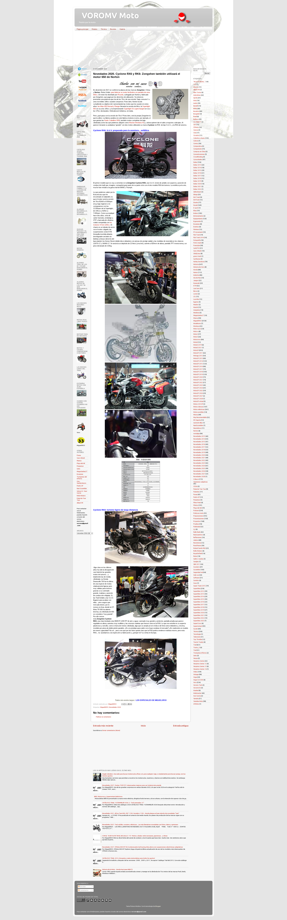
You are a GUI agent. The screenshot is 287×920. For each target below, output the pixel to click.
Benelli (195, 106)
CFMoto (196, 127)
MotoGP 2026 (198, 393)
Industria (196, 275)
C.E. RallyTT (197, 122)
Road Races (197, 545)
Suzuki (195, 629)
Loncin (195, 294)
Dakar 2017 (197, 176)
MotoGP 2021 (198, 380)
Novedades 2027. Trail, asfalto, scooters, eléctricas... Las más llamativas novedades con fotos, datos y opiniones (140, 824)
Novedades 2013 (199, 436)
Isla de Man (197, 278)
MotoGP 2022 (198, 382)
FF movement (198, 232)
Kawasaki (196, 283)
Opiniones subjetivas (200, 482)
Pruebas (196, 524)
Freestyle (196, 245)
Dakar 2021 (197, 186)
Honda (195, 270)
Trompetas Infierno (200, 653)
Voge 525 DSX (198, 680)
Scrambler (196, 569)
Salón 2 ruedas (198, 559)
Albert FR (80, 503)
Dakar (195, 162)
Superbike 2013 (198, 594)
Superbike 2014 (198, 596)
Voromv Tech (197, 685)
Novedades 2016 (199, 444)
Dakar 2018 (197, 178)
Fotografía (196, 240)
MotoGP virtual (198, 401)
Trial (194, 650)
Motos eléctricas (199, 409)
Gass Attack (81, 458)
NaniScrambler (198, 425)
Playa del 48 (81, 463)
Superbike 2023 (198, 621)
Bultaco (195, 119)
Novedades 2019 (199, 452)
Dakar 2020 (197, 184)
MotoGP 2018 (198, 372)
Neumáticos (197, 428)
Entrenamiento (198, 216)
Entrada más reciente (103, 725)
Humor (195, 272)
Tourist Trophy (198, 642)
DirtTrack (196, 200)
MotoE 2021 (197, 347)
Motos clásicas (198, 407)
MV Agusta (197, 420)
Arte (194, 100)
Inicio (143, 725)
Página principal (82, 29)
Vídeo (195, 672)
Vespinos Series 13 (200, 666)
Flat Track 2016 (198, 237)
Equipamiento (198, 218)
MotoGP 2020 (198, 377)
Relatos (94, 29)
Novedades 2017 (199, 447)
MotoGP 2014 (198, 361)
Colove (195, 141)
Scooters (196, 567)
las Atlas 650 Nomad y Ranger (109, 106)
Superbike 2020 (198, 612)
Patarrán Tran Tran (199, 489)
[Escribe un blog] (124, 704)
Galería (122, 29)
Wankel (195, 690)
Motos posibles (198, 412)
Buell (195, 116)
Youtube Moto (198, 701)
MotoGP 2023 (198, 385)
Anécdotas (197, 95)
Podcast (196, 510)
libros (195, 291)
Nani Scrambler (82, 488)
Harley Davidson (198, 261)
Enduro (195, 213)
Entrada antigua (180, 725)
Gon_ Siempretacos (81, 482)
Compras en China (199, 151)
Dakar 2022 (197, 189)
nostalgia (196, 433)
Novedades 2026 (199, 471)
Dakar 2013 (197, 165)
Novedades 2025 (199, 468)
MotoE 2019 (197, 345)
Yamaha (196, 698)
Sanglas (196, 561)
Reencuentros (198, 535)
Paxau (79, 455)
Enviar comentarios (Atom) (111, 730)
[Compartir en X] (127, 704)
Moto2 (195, 334)
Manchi (195, 307)
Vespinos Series (198, 661)
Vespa (195, 658)
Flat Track (196, 235)
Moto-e (195, 331)
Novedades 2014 (199, 439)
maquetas (196, 310)
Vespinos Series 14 (200, 669)
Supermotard (197, 626)
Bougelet (196, 114)
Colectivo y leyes (199, 138)
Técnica (104, 29)
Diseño (195, 202)
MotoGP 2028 (198, 398)
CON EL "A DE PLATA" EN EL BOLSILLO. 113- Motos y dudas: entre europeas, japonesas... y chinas (134, 836)
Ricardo (120, 95)
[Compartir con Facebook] (129, 704)
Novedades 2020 (115, 707)
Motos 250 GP (198, 404)
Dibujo (195, 194)
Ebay (195, 210)
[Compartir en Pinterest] (131, 704)
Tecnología (197, 634)
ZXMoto (196, 704)
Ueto (78, 469)
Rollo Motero (81, 496)
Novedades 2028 (199, 476)
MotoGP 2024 (198, 388)
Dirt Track (196, 197)
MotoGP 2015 (198, 364)
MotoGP (196, 350)
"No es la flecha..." (199, 81)
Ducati (195, 205)
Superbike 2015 (198, 599)
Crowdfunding (198, 157)
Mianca (79, 461)
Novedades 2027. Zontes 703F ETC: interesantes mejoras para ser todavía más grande (131, 785)
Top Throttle (197, 639)
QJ (194, 529)
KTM (195, 286)
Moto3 (195, 337)
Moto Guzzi (197, 329)
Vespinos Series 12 (200, 664)
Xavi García (197, 696)
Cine (194, 133)
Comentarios (83, 890)
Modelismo (197, 323)
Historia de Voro (198, 267)
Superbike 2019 (198, 610)
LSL (194, 296)
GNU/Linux (196, 253)
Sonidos (196, 580)
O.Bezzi (196, 479)
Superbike (196, 588)
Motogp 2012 (198, 355)
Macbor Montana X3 (136, 123)
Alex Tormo (197, 92)
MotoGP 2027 (198, 396)
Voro (195, 682)
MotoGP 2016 (198, 366)
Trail (194, 645)
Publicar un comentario (103, 717)
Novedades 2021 (199, 457)
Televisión (196, 637)
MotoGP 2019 (198, 374)
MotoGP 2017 (198, 369)
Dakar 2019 (197, 181)
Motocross (197, 339)
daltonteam (197, 192)
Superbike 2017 (198, 604)
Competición (197, 149)
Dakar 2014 (197, 167)
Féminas (196, 229)
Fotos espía (197, 243)
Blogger (158, 906)
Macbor (195, 304)
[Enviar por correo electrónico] (122, 704)
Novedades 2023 (199, 463)
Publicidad (196, 526)
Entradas (82, 886)
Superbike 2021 (198, 615)
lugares (195, 302)
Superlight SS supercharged (134, 109)
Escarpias (80, 474)
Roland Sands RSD (199, 548)
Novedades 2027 (199, 474)
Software (196, 578)
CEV (194, 124)
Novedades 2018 (199, 450)
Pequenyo (80, 466)
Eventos (196, 227)
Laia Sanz (196, 288)
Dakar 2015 (197, 170)
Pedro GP (80, 486)
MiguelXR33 (104, 707)
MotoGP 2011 (198, 353)
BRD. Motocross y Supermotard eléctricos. (108, 796)
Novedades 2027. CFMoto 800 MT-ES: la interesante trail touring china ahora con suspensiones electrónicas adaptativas (142, 847)
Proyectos (196, 521)
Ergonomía (197, 221)
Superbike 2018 (198, 607)
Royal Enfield (197, 553)
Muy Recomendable (200, 417)
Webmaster (197, 693)
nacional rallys (198, 423)
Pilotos (195, 505)
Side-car (196, 575)
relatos (195, 540)
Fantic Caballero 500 (111, 120)
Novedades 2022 (199, 460)
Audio (195, 103)
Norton (195, 431)
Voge (195, 677)
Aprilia (195, 98)
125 (194, 84)
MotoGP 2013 (198, 358)
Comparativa (197, 146)
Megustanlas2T (82, 471)
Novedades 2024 (199, 466)
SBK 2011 (196, 564)
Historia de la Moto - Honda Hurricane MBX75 (117, 869)
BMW (195, 108)
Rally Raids (197, 532)
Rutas (195, 556)
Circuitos (196, 135)
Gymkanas (196, 259)
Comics (195, 143)
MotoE (195, 342)
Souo (195, 583)
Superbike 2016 (198, 602)
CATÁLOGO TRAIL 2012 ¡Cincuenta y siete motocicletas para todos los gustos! (128, 858)
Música (195, 415)
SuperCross (197, 623)
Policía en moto (198, 513)
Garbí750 (196, 248)
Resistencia (197, 543)
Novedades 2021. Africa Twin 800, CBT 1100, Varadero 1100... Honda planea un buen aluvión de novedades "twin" (140, 813)
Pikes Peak (197, 502)
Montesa (196, 326)
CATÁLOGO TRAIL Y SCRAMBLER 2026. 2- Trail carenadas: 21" (123, 803)
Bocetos (113, 29)
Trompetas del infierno (82, 477)
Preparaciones (198, 516)
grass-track (197, 256)
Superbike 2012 (198, 591)
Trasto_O (196, 647)
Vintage (196, 674)
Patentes (196, 492)
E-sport (195, 208)
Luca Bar (196, 299)
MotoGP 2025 (198, 390)
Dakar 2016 (197, 173)
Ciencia (195, 130)
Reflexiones (197, 537)
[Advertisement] (142, 50)
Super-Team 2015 (199, 586)
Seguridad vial (198, 572)
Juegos (195, 280)
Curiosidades (197, 159)
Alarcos (195, 87)
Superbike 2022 (198, 618)
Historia (196, 264)
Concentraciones (199, 154)
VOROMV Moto (108, 15)
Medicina (196, 313)
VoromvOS (197, 688)
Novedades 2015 (199, 441)
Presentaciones (198, 518)
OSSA (195, 486)
